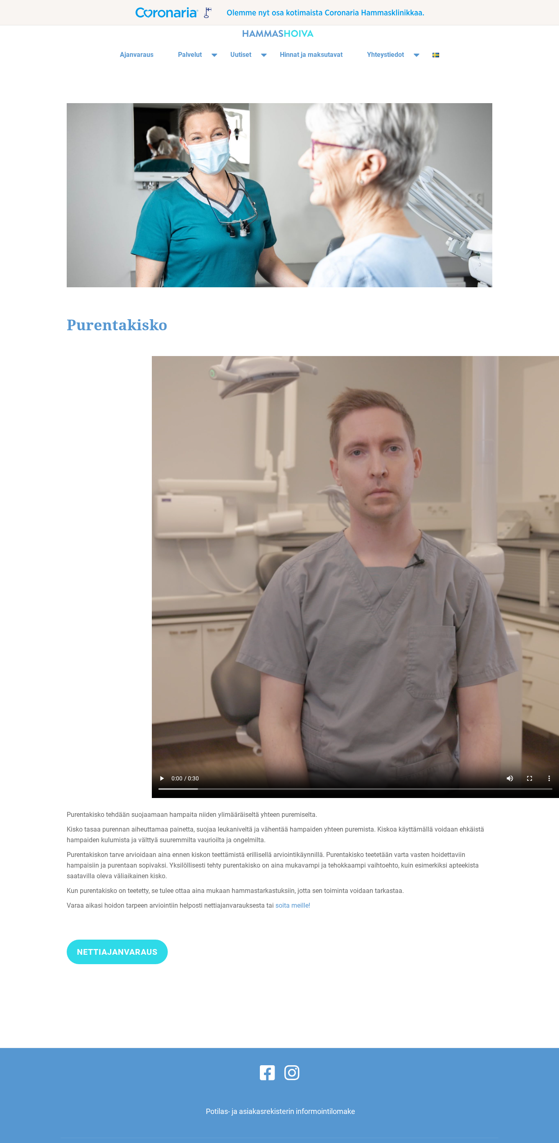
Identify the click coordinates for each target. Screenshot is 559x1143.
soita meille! (292, 905)
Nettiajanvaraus (121, 955)
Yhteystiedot (385, 55)
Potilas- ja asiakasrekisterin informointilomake (280, 1111)
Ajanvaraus (136, 55)
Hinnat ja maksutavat (311, 55)
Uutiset (240, 55)
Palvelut (190, 55)
